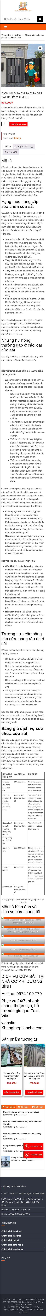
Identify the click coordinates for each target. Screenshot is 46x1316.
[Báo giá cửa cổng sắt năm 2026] (6, 1168)
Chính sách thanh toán (12, 1249)
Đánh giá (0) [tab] (11, 152)
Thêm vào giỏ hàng (18, 124)
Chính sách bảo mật (11, 1236)
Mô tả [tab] (8, 146)
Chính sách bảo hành (11, 1231)
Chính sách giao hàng (12, 1245)
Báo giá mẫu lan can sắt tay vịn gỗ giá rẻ (21, 1112)
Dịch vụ (17, 138)
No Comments (21, 1115)
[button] (40, 48)
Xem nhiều (10, 1106)
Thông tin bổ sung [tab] (23, 146)
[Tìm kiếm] (40, 19)
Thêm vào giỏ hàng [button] (11, 1092)
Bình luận (38, 1106)
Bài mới (24, 1106)
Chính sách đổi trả (10, 1240)
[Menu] (5, 27)
